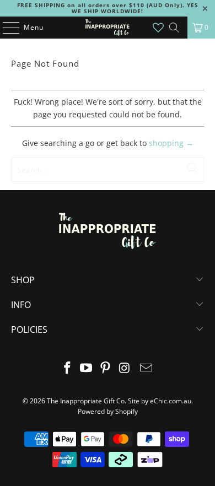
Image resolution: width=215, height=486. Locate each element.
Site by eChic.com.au (159, 401)
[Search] (174, 28)
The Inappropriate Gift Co (86, 401)
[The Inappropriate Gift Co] (108, 28)
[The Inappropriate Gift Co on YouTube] (86, 368)
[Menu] (5, 28)
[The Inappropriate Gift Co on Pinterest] (106, 368)
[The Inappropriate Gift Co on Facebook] (67, 368)
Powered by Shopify (108, 411)
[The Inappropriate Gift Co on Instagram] (124, 368)
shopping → (171, 143)
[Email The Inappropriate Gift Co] (146, 368)
